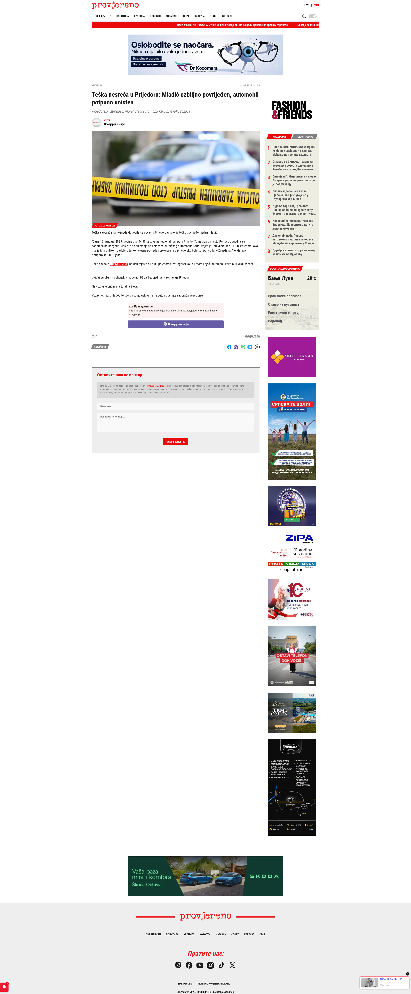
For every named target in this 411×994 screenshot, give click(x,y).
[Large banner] (205, 55)
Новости (155, 16)
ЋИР (316, 5)
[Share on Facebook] (229, 347)
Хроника (139, 16)
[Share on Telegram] (249, 346)
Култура (199, 16)
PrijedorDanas (119, 264)
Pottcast (226, 16)
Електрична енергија (284, 313)
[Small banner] (292, 110)
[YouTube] (199, 965)
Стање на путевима (283, 304)
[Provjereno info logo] (115, 5)
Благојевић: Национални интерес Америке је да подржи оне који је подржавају (294, 25)
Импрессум (185, 983)
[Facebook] (189, 965)
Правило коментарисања (213, 983)
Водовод (275, 321)
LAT (306, 5)
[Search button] (304, 16)
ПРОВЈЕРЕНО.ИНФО (155, 386)
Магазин (171, 16)
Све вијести (103, 16)
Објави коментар (175, 441)
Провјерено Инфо (114, 124)
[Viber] (178, 965)
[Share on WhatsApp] (243, 347)
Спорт (185, 16)
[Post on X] (257, 346)
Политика (122, 16)
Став (213, 16)
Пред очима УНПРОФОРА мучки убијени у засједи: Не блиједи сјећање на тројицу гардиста (181, 25)
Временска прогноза (284, 296)
